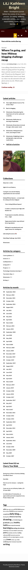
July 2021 (9, 310)
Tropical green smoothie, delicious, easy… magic (14, 215)
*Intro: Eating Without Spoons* (13, 204)
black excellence (6, 511)
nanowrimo (20, 530)
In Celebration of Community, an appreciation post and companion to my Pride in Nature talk (14, 495)
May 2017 (9, 403)
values (12, 539)
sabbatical (5, 537)
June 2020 (9, 335)
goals (21, 520)
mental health (11, 530)
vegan (15, 539)
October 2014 (10, 419)
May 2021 (9, 316)
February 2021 (10, 326)
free (12, 519)
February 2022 (10, 295)
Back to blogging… (11, 108)
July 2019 (9, 369)
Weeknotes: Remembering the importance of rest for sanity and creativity (15, 113)
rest (9, 535)
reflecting (5, 535)
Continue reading (8, 87)
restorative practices (15, 535)
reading (19, 532)
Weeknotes (6, 242)
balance (22, 509)
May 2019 (9, 375)
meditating (5, 530)
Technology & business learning (11, 271)
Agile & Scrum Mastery (9, 187)
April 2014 (9, 425)
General (4, 48)
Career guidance (7, 255)
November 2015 (10, 412)
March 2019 (9, 381)
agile (7, 509)
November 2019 (10, 357)
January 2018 (10, 394)
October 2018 (10, 391)
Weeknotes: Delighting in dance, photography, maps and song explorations (15, 138)
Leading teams (7, 261)
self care (10, 537)
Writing (5, 280)
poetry (5, 533)
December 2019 (10, 353)
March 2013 (9, 434)
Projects (5, 268)
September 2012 (10, 440)
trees (9, 539)
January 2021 (10, 329)
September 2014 (10, 422)
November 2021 (10, 298)
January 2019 (10, 388)
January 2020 (10, 350)
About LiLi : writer (8, 183)
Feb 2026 (5, 479)
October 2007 (10, 456)
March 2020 (9, 344)
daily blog (14, 513)
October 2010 (10, 446)
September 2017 (10, 400)
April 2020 (9, 341)
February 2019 (10, 384)
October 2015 (10, 415)
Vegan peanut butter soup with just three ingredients (14, 222)
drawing (7, 519)
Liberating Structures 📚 (10, 233)
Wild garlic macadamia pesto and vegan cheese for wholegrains (14, 228)
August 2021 (9, 307)
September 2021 (10, 304)
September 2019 (10, 363)
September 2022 (10, 292)
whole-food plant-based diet (15, 541)
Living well (6, 264)
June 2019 (9, 372)
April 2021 (9, 319)
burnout (15, 511)
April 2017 (9, 406)
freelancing (16, 520)
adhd (4, 509)
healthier (11, 522)
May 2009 (9, 453)
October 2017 (10, 397)
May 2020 (9, 338)
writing (6, 544)
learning (7, 528)
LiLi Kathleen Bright (14, 6)
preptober (10, 532)
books (11, 511)
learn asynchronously (14, 525)
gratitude (6, 522)
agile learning (11, 509)
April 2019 (9, 378)
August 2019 (9, 366)
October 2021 (10, 301)
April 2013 (9, 431)
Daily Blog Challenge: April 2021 (12, 238)
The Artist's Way (7, 274)
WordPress (17, 564)
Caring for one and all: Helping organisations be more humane (11, 192)
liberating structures (17, 528)
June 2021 (9, 313)
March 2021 (9, 323)
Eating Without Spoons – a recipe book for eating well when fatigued (13, 198)
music (15, 530)
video (18, 539)
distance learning (15, 516)
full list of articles (13, 144)
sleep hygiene (15, 537)
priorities (15, 532)
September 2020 (10, 332)
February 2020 (10, 347)
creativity (6, 514)
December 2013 (10, 428)
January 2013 (10, 437)
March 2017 (9, 409)
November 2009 (10, 450)
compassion (20, 511)
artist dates (17, 509)
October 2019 (10, 360)
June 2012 (9, 443)
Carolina (17, 566)
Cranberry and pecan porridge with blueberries (14, 209)
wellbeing (5, 541)
